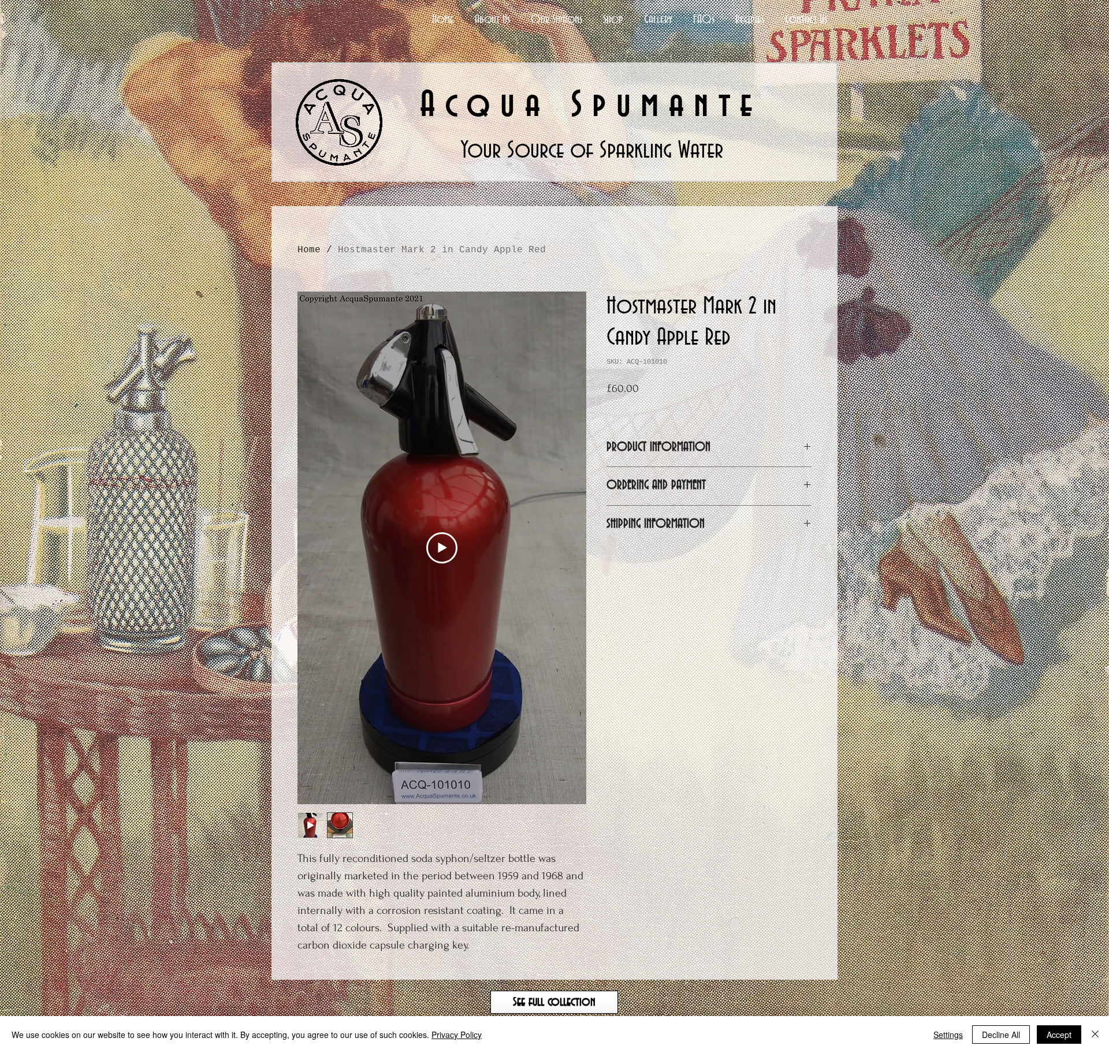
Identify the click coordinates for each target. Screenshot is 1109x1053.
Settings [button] (948, 1034)
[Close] (1095, 1034)
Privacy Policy (456, 1034)
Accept (1059, 1034)
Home (309, 250)
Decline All (1001, 1034)
